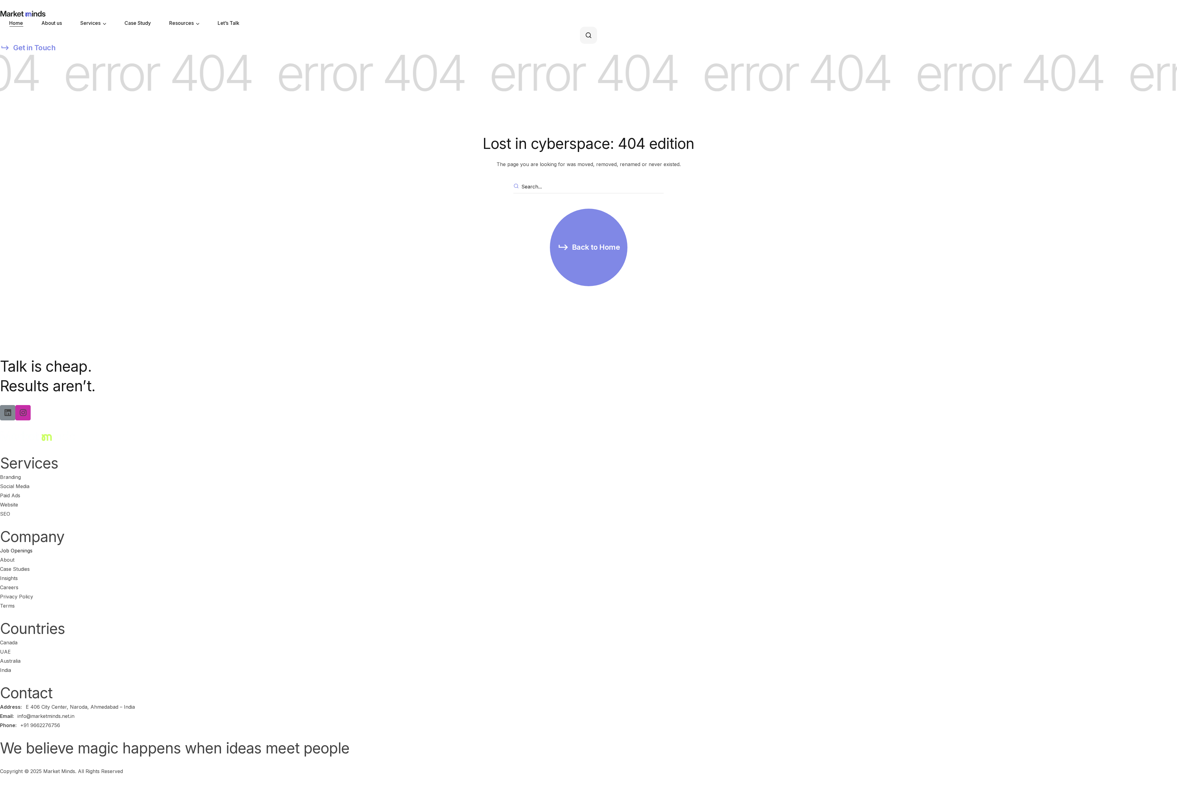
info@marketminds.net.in (45, 716)
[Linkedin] (7, 412)
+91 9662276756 (40, 725)
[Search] (517, 186)
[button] (588, 35)
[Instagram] (23, 412)
